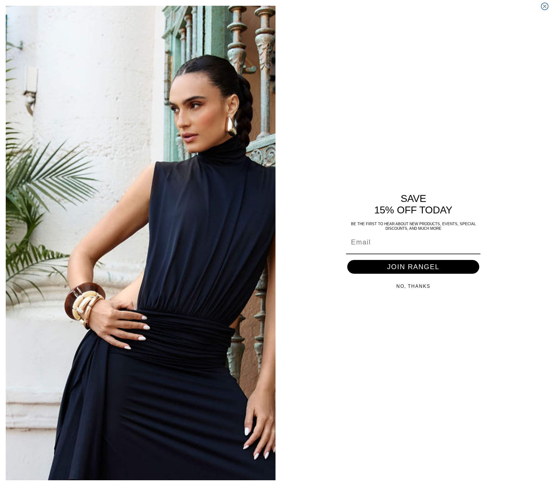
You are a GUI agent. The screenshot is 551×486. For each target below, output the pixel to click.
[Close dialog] (544, 6)
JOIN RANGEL (413, 267)
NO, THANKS (413, 286)
